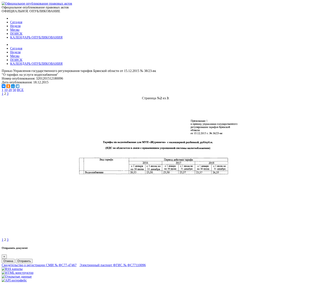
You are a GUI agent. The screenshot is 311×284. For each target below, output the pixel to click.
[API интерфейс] (14, 280)
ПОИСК (16, 33)
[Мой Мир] (13, 86)
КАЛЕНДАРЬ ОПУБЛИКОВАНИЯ (36, 37)
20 (10, 90)
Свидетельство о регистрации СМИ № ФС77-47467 (39, 265)
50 (14, 90)
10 (6, 90)
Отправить (24, 261)
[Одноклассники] (8, 86)
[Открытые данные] (17, 276)
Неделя (15, 26)
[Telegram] (17, 86)
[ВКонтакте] (4, 86)
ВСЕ (20, 90)
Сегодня (16, 22)
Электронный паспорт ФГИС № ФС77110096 (113, 265)
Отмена (8, 261)
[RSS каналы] (12, 269)
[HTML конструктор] (17, 272)
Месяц (14, 30)
